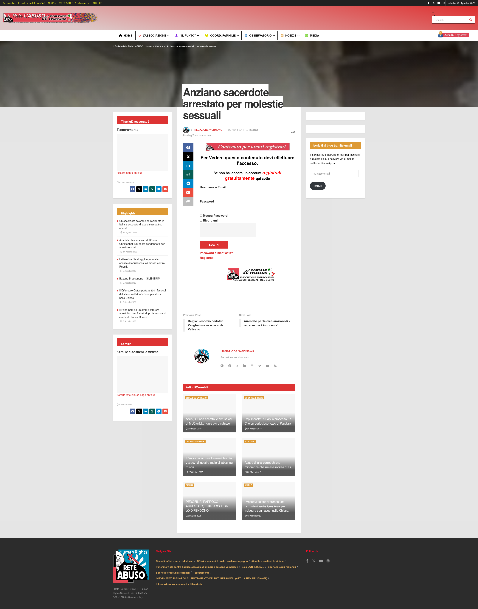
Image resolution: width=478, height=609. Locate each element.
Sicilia (189, 485)
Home (128, 35)
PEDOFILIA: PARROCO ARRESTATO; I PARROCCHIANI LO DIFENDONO (207, 506)
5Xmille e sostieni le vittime (138, 351)
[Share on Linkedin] (188, 165)
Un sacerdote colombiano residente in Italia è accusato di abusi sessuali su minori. (141, 224)
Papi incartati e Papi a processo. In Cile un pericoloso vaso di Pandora (268, 421)
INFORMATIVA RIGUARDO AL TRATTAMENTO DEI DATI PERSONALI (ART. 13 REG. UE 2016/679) (211, 578)
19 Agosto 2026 (129, 232)
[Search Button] (453, 14)
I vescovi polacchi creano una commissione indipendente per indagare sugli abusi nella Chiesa (266, 506)
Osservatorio (260, 35)
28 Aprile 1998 (194, 515)
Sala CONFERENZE (253, 567)
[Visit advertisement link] (175, 18)
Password (207, 201)
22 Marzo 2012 (254, 471)
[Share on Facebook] (188, 147)
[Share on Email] (188, 192)
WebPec (52, 3)
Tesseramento (128, 129)
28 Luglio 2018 (194, 428)
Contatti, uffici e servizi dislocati (174, 561)
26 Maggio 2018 (254, 428)
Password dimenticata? (216, 253)
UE (100, 3)
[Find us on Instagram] (444, 3)
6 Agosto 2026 (129, 282)
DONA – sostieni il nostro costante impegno (222, 561)
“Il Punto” (188, 35)
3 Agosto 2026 (129, 321)
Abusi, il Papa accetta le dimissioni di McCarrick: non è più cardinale (209, 421)
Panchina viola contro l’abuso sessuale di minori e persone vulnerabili (197, 567)
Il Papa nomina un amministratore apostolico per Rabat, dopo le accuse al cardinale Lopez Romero (142, 313)
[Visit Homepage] (51, 18)
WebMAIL (41, 3)
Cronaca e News (254, 398)
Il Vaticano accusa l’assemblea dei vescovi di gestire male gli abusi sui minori (209, 462)
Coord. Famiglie (223, 35)
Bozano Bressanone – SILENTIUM (139, 278)
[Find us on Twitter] (433, 3)
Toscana (253, 129)
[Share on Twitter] (188, 156)
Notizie (290, 35)
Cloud (21, 3)
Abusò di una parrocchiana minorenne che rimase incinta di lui (268, 464)
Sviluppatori (83, 3)
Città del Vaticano (196, 398)
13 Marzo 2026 (254, 515)
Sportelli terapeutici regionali (173, 572)
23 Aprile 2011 (236, 129)
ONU (95, 3)
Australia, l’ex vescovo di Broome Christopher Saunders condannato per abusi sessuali (142, 243)
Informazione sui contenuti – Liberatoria (179, 584)
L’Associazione (154, 35)
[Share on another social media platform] (188, 201)
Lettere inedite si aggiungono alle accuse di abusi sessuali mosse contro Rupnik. (142, 262)
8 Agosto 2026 (129, 270)
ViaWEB (31, 3)
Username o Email (213, 187)
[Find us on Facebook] (429, 3)
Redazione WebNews (208, 129)
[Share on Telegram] (188, 183)
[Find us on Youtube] (438, 3)
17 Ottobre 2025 (195, 471)
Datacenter (9, 3)
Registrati (206, 257)
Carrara (159, 46)
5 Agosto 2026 (129, 301)
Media (314, 35)
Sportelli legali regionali (282, 567)
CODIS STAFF (65, 3)
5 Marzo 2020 (125, 404)
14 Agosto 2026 (129, 251)
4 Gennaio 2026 (126, 182)
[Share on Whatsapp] (188, 174)
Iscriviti (318, 186)
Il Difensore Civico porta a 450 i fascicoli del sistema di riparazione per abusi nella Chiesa (142, 293)
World (248, 485)
